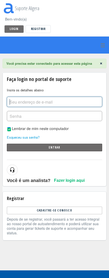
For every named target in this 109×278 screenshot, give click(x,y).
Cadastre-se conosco (54, 210)
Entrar (54, 147)
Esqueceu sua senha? (23, 137)
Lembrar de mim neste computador (40, 128)
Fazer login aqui (69, 180)
